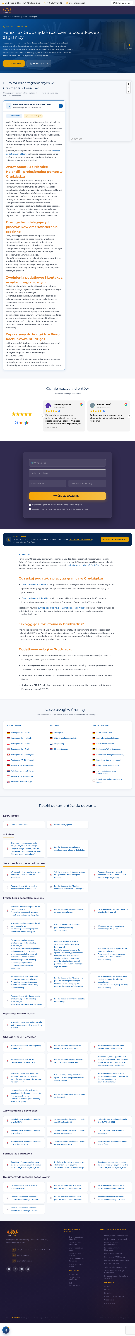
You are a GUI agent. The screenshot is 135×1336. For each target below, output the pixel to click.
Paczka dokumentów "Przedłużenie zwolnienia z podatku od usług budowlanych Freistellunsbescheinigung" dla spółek (26, 1000)
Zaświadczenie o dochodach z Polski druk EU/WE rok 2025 (69, 1142)
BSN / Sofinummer (61, 749)
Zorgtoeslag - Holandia (75, 1278)
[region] (101, 111)
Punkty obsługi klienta (114, 1296)
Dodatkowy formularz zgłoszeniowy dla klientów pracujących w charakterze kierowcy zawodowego (69, 1165)
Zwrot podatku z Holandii (34, 598)
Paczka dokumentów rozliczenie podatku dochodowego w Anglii (111, 1186)
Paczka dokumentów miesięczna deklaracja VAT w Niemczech (67, 1046)
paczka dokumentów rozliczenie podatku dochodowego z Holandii (111, 1198)
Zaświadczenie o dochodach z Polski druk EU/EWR (26, 1120)
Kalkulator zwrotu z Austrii (22, 776)
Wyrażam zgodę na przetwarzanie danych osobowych (57, 505)
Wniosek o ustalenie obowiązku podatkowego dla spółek (111, 927)
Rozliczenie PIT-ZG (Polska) (22, 760)
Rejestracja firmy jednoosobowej (110, 754)
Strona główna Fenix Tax (116, 539)
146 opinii (29, 418)
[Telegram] (21, 1269)
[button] (130, 416)
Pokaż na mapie (34, 116)
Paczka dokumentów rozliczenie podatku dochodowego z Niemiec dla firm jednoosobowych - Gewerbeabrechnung (113, 1077)
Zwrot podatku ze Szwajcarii (22, 754)
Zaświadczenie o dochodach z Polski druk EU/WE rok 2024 (26, 1142)
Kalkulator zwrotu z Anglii (21, 782)
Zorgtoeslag (59, 743)
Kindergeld (58, 733)
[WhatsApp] (27, 1269)
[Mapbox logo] (76, 139)
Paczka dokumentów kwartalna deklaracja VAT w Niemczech (111, 1046)
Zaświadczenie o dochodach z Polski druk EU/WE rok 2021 (113, 1120)
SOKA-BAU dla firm (104, 733)
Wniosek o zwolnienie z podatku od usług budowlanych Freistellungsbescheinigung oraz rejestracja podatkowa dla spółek (25, 910)
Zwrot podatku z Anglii (49, 607)
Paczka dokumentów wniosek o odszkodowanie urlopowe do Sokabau (69, 848)
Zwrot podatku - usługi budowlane (114, 1271)
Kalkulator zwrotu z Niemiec (22, 765)
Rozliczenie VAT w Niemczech (109, 749)
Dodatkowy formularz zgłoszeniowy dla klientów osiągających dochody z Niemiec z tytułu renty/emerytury (26, 1165)
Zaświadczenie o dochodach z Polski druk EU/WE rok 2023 (69, 1131)
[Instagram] (15, 1269)
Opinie (107, 1289)
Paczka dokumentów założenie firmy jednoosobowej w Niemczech (69, 1060)
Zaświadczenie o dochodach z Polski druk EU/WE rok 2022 (69, 1120)
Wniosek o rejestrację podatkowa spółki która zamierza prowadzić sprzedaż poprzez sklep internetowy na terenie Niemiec (26, 1077)
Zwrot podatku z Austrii (74, 607)
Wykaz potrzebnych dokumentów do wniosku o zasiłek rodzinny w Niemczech (26, 875)
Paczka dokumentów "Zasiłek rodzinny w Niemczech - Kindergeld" (69, 887)
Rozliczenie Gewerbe (105, 743)
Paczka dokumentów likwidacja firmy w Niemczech (26, 1046)
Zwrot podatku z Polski (76, 1265)
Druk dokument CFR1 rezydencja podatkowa (111, 1131)
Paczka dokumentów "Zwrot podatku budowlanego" (69, 1000)
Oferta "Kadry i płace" (20, 825)
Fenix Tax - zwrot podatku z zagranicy (114, 1318)
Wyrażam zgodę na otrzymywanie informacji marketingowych (61, 509)
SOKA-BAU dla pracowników (65, 738)
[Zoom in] (128, 84)
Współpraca (109, 1300)
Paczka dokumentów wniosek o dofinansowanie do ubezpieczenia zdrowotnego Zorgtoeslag (112, 875)
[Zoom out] (128, 88)
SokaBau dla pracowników (115, 1267)
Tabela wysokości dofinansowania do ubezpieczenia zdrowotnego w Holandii (69, 875)
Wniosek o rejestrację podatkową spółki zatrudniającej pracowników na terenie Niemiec (70, 1078)
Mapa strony (109, 1303)
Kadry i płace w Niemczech (108, 765)
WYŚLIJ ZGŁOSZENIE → (67, 495)
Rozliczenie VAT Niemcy (114, 1257)
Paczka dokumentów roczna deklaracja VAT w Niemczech (23, 1060)
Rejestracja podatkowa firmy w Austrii (109, 780)
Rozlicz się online (40, 63)
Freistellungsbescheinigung (108, 738)
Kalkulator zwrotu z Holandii (22, 771)
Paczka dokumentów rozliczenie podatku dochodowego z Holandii (24, 1198)
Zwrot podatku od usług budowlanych (106, 772)
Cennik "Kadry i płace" (63, 825)
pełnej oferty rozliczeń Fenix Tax (84, 565)
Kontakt (107, 1293)
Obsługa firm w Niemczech (116, 1236)
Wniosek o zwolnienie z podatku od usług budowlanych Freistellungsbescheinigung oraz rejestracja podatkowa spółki (25, 927)
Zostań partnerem (123, 3)
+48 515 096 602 (54, 3)
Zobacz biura (15, 63)
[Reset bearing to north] (128, 91)
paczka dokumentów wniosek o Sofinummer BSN (24, 1186)
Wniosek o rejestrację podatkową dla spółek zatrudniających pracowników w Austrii (26, 1025)
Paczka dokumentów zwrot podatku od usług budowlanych (69, 910)
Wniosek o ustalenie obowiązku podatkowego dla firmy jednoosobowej (67, 927)
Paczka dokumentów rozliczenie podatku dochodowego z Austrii (67, 1186)
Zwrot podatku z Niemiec (34, 584)
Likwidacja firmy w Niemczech (109, 760)
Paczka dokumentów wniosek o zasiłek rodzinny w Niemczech (24, 887)
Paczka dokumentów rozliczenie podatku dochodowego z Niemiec (68, 1198)
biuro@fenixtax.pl (77, 3)
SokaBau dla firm (111, 1264)
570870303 (15, 116)
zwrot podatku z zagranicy (80, 539)
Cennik (107, 1286)
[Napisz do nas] (5, 1330)
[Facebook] (8, 1269)
